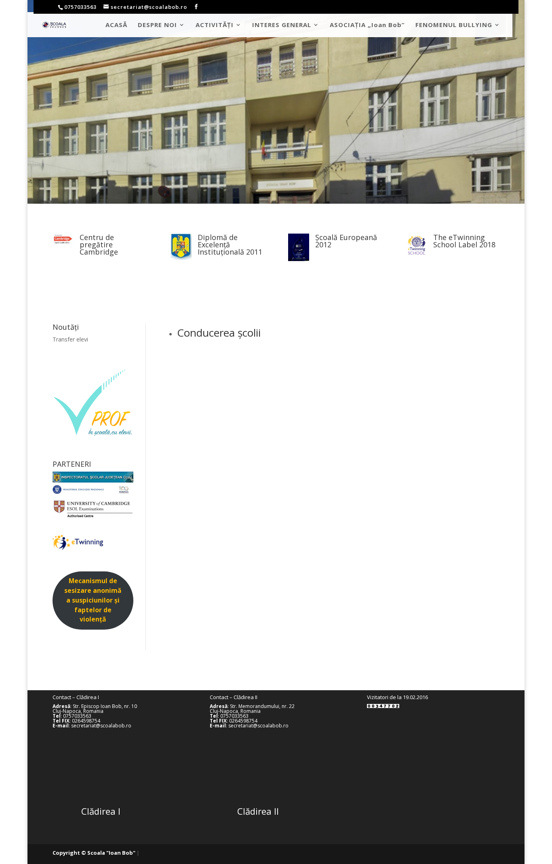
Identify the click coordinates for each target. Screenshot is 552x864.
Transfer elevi (70, 339)
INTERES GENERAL (281, 25)
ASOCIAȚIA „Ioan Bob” (367, 25)
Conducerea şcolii (219, 332)
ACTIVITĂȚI (215, 25)
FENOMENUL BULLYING (453, 25)
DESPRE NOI (157, 25)
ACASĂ (116, 25)
